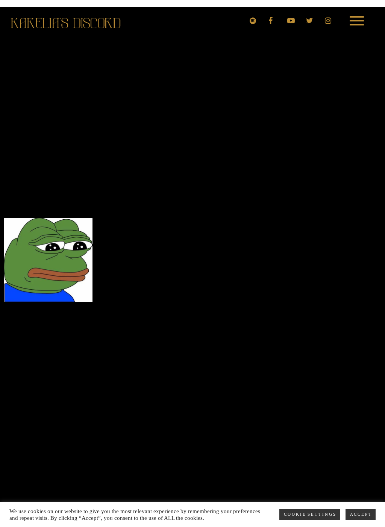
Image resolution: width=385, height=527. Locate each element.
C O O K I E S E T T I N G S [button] (309, 514)
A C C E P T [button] (360, 514)
